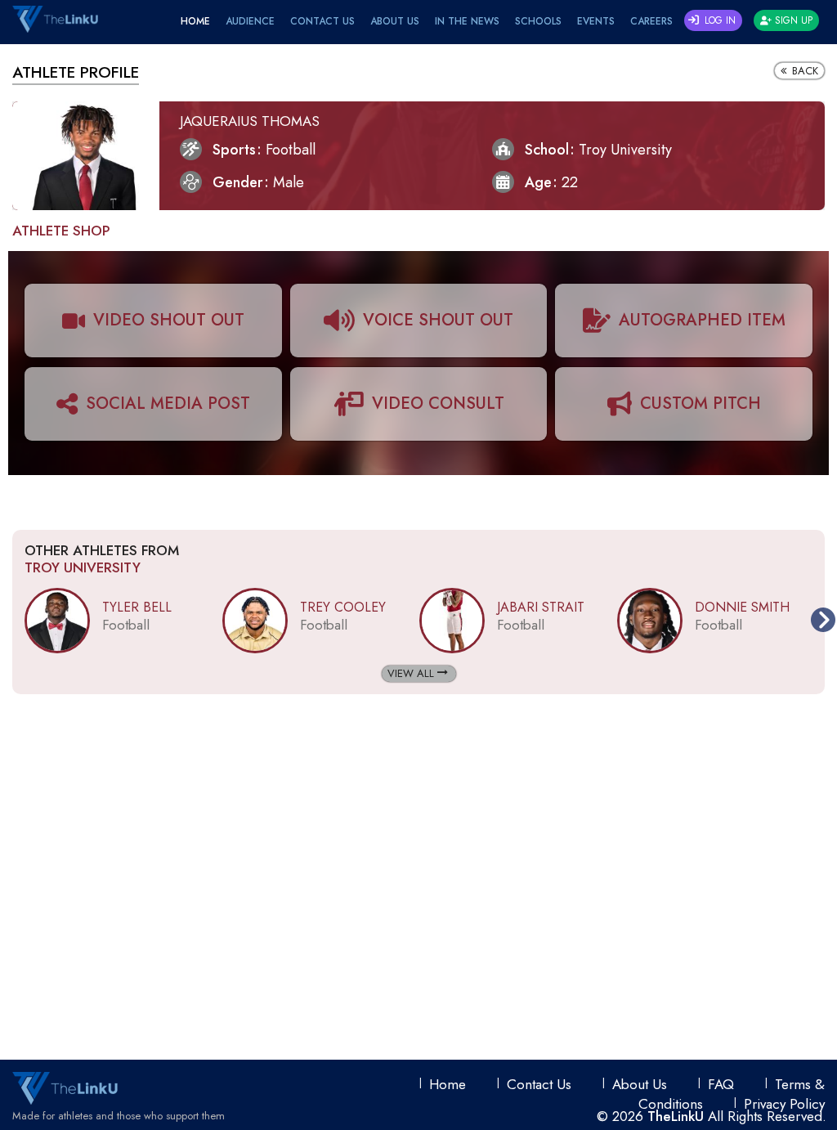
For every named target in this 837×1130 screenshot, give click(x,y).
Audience (250, 21)
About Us (394, 21)
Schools (538, 21)
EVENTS (596, 21)
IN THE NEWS (467, 21)
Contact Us (322, 21)
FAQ (721, 1084)
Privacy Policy (784, 1104)
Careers (651, 21)
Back (803, 70)
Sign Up (792, 20)
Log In (718, 20)
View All (412, 673)
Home (195, 21)
